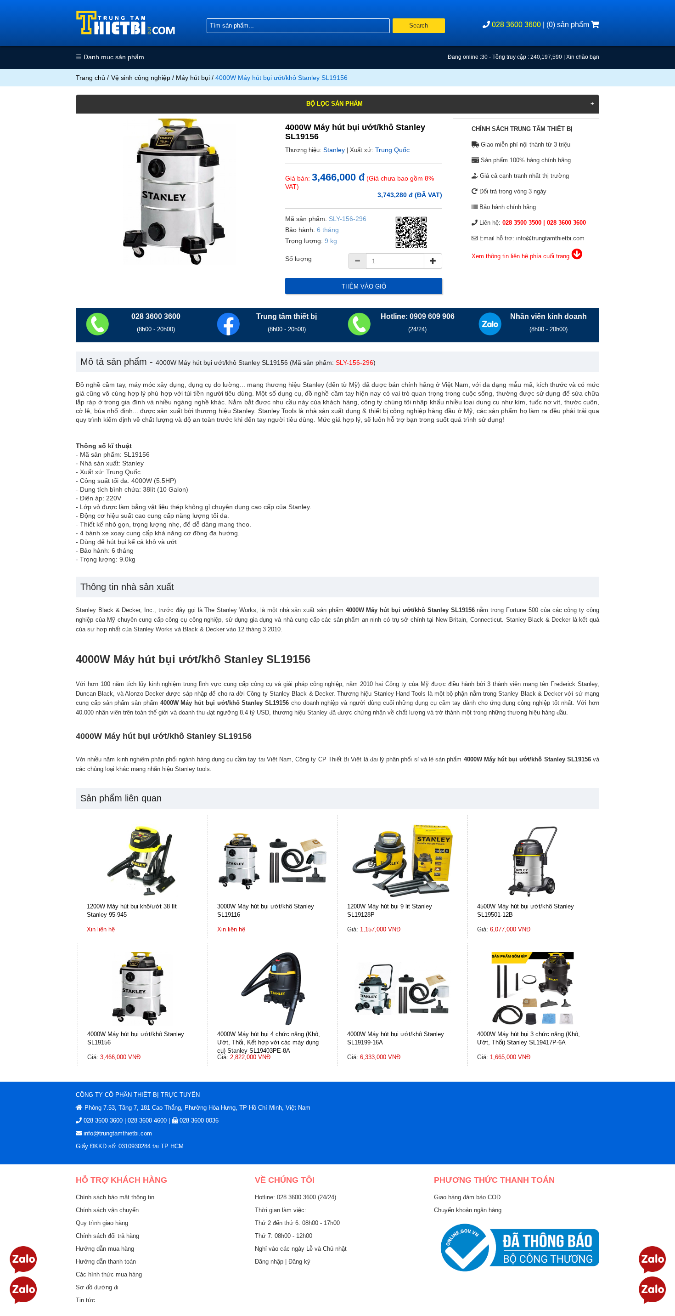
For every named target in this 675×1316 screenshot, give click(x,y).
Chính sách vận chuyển (107, 1210)
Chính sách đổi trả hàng (107, 1235)
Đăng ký (299, 1261)
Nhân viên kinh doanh (548, 316)
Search (418, 25)
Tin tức (85, 1300)
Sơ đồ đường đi (97, 1287)
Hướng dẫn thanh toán (106, 1261)
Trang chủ (90, 77)
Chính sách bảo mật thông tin (115, 1197)
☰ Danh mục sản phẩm (110, 57)
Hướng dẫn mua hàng (105, 1248)
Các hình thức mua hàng (109, 1274)
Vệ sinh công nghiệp (140, 77)
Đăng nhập (270, 1261)
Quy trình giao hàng (102, 1223)
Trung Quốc (392, 149)
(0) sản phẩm (568, 24)
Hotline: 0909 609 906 (418, 316)
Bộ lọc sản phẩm (334, 103)
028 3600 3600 (516, 24)
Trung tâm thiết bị (286, 316)
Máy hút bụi (193, 77)
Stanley (334, 149)
